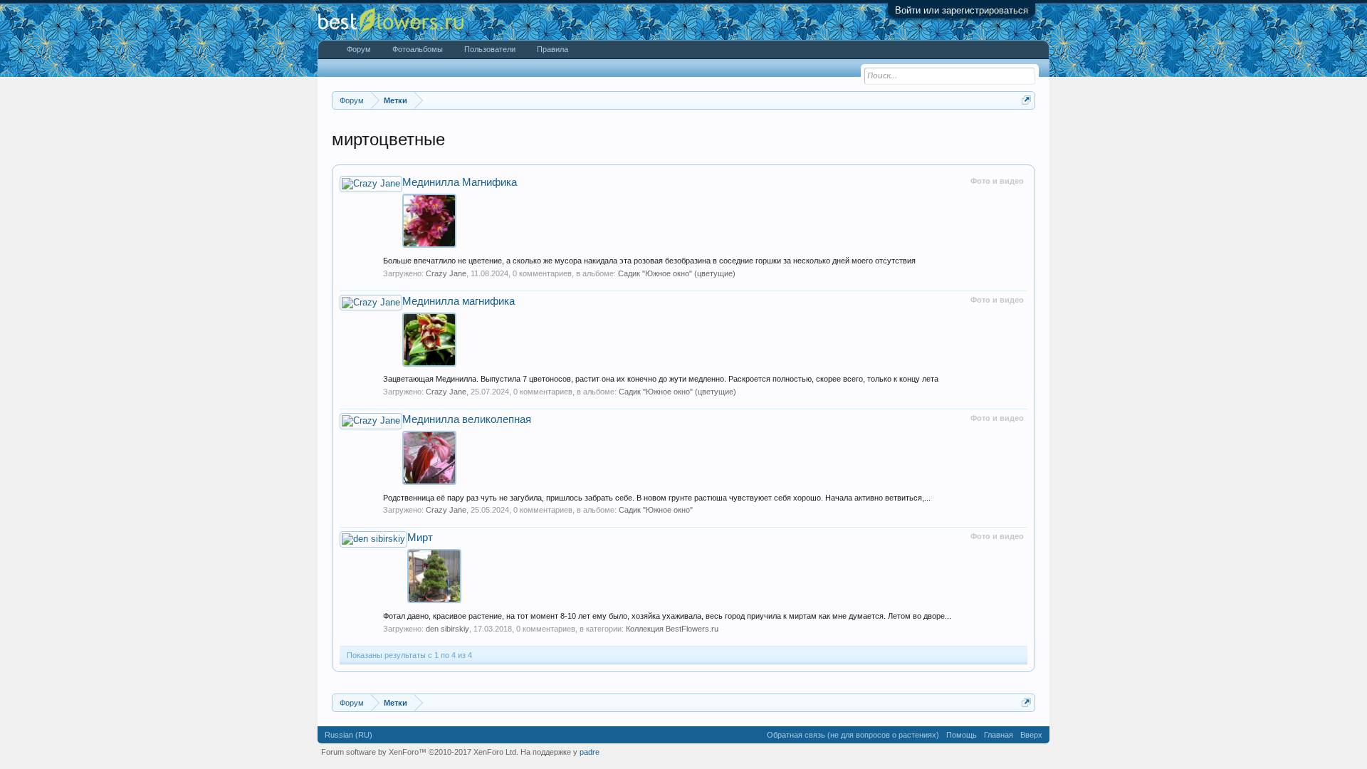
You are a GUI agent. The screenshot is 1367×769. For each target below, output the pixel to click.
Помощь (961, 735)
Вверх (1031, 735)
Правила (552, 49)
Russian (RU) (348, 735)
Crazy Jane (446, 273)
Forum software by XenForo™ (419, 752)
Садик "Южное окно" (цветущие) (676, 273)
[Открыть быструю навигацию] (1026, 100)
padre (589, 752)
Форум (359, 49)
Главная (998, 735)
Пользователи (489, 49)
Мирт (420, 537)
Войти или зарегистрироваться (961, 10)
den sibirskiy (447, 628)
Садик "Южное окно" (656, 510)
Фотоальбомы (417, 49)
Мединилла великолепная (466, 419)
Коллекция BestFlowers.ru (672, 628)
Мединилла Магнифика (459, 182)
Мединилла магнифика (458, 301)
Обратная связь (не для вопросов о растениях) (853, 735)
